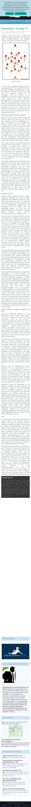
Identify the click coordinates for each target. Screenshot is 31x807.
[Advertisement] (15, 566)
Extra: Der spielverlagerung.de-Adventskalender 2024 (12, 779)
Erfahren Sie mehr (21, 13)
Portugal (12, 33)
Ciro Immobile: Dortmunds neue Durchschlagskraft (11, 740)
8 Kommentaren (20, 33)
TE (5, 31)
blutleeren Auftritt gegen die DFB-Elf (12, 124)
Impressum (25, 805)
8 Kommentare (15, 638)
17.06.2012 (12, 31)
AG (3, 772)
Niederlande (7, 33)
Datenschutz (17, 805)
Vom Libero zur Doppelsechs (12, 487)
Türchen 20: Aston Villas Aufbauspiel (14, 789)
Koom (4, 757)
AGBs (10, 805)
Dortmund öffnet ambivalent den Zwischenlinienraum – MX (13, 761)
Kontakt (4, 805)
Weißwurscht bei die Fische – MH (12, 755)
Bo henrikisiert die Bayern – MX (12, 770)
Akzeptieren (9, 13)
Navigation (5, 22)
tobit (4, 764)
